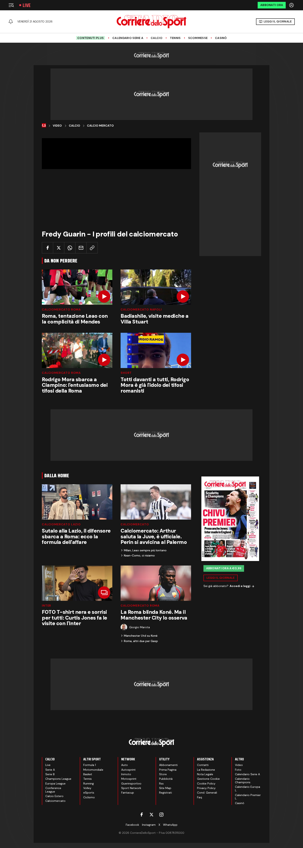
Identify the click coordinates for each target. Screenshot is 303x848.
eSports (88, 792)
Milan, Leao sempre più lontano (145, 550)
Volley (87, 788)
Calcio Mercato (100, 125)
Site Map (165, 788)
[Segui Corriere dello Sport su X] (151, 814)
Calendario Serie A (127, 38)
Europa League (55, 783)
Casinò (221, 38)
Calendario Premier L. (248, 796)
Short (126, 372)
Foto (238, 770)
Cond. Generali (207, 792)
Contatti (203, 765)
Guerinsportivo (131, 783)
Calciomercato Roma (61, 309)
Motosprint (128, 779)
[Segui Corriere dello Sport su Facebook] (141, 814)
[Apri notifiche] (10, 21)
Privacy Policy (206, 788)
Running (88, 783)
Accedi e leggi (240, 586)
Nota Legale (205, 774)
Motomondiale (93, 770)
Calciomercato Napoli (141, 309)
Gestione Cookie (208, 779)
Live (27, 5)
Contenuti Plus (90, 38)
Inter (46, 605)
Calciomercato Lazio (61, 524)
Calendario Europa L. (247, 788)
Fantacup (127, 792)
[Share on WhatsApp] (69, 247)
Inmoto (126, 774)
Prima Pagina (167, 770)
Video (57, 125)
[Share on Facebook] (47, 247)
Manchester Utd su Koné (140, 635)
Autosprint (128, 770)
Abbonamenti (168, 765)
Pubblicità (166, 779)
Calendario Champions (242, 780)
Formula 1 (89, 765)
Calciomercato (135, 524)
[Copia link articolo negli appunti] (92, 247)
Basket (87, 774)
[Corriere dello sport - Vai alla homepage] (151, 21)
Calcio (156, 38)
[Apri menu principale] (11, 5)
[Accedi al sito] (292, 5)
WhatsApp (170, 825)
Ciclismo (89, 797)
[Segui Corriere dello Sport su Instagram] (161, 814)
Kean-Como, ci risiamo (139, 555)
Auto (124, 765)
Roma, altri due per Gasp (141, 641)
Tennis (175, 38)
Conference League (53, 789)
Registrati (165, 792)
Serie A (50, 770)
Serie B (50, 774)
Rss (161, 783)
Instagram (149, 825)
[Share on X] (58, 247)
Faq (199, 797)
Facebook (132, 825)
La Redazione (206, 770)
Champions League (58, 779)
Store (163, 774)
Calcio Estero (54, 796)
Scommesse (198, 38)
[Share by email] (80, 247)
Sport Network (131, 788)
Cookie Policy (206, 783)
